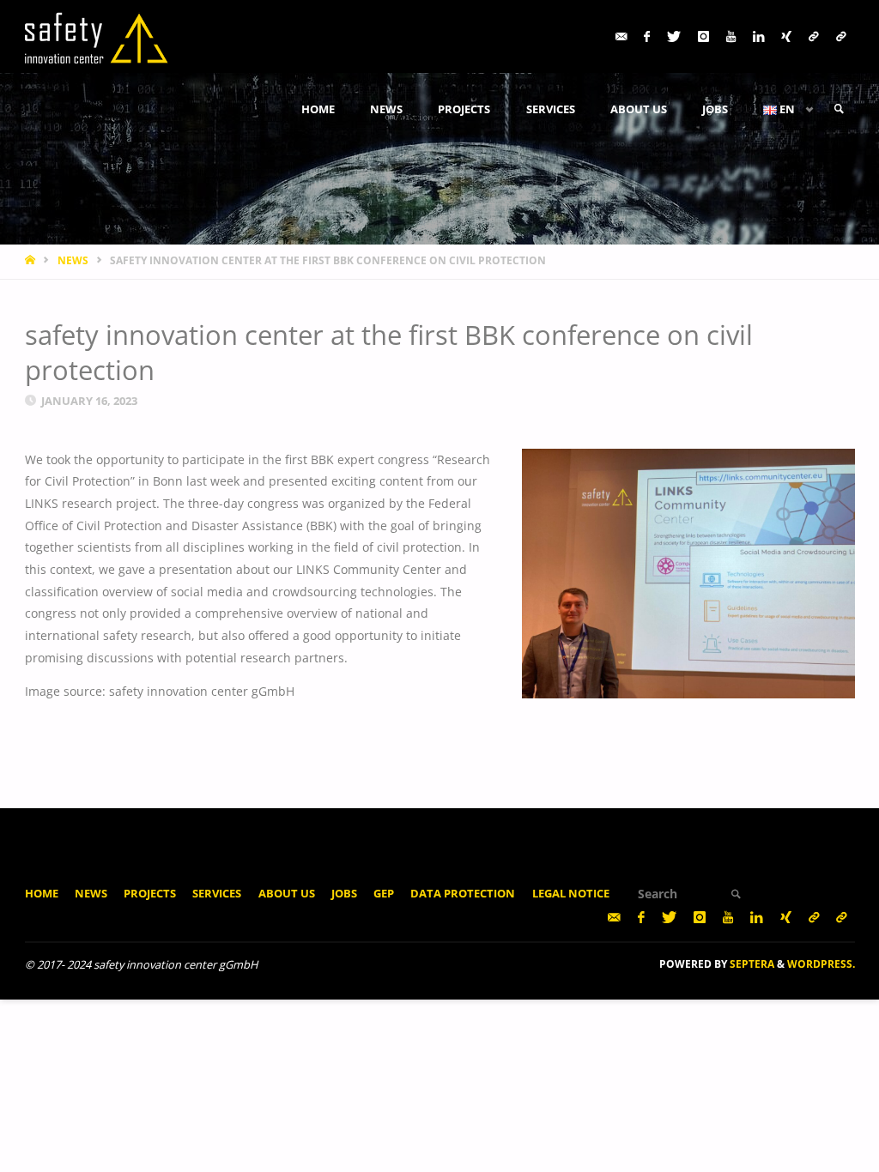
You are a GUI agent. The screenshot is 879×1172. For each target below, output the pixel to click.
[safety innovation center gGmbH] (97, 36)
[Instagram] (703, 36)
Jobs (344, 893)
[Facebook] (646, 36)
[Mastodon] (813, 36)
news (73, 260)
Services (216, 893)
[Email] (621, 36)
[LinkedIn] (758, 36)
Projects (150, 893)
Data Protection (462, 893)
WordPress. (821, 964)
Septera (750, 964)
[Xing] (786, 36)
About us (286, 893)
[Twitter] (673, 36)
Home (41, 893)
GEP (383, 893)
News (91, 893)
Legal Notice (570, 893)
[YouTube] (731, 36)
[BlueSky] (841, 36)
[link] (838, 109)
